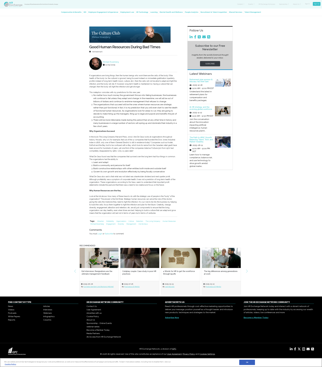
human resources (169, 221)
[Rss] (209, 38)
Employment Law (127, 12)
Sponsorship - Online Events (99, 323)
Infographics (48, 316)
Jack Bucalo (129, 287)
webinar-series (93, 327)
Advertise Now (172, 317)
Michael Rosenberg (111, 62)
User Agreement (94, 310)
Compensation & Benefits (71, 12)
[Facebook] (195, 38)
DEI (85, 12)
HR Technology (142, 12)
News (10, 306)
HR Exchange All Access (266, 4)
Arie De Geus (143, 224)
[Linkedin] (192, 38)
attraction (100, 221)
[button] (75, 271)
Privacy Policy (189, 354)
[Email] (204, 38)
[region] (161, 362)
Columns (47, 320)
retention (140, 221)
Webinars (47, 313)
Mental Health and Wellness (171, 12)
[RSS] (312, 350)
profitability (110, 221)
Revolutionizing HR (212, 271)
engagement (111, 224)
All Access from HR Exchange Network (104, 337)
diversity (121, 224)
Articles (46, 306)
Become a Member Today (98, 330)
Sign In (307, 4)
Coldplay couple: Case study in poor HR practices (98, 272)
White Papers (14, 316)
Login (99, 234)
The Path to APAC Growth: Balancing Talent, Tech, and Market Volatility (201, 139)
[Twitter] (200, 38)
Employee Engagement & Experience (103, 12)
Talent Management (252, 12)
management (131, 224)
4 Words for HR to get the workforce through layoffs (138, 272)
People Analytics (191, 12)
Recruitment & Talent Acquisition (213, 12)
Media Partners (93, 333)
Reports (11, 320)
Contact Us (92, 306)
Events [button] (250, 4)
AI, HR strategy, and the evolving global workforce (201, 108)
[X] (300, 350)
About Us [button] (296, 4)
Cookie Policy (93, 316)
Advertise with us (94, 313)
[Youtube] (304, 350)
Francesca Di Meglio (91, 287)
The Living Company (153, 221)
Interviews (47, 310)
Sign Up (316, 4)
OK (247, 362)
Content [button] (240, 4)
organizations (121, 221)
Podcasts (12, 313)
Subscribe (109, 234)
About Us (91, 320)
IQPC (174, 349)
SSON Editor (210, 287)
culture (131, 221)
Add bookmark (97, 52)
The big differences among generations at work (180, 272)
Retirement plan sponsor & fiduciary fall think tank (201, 81)
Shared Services (235, 12)
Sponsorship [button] (283, 4)
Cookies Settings (207, 354)
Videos (11, 310)
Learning (153, 12)
